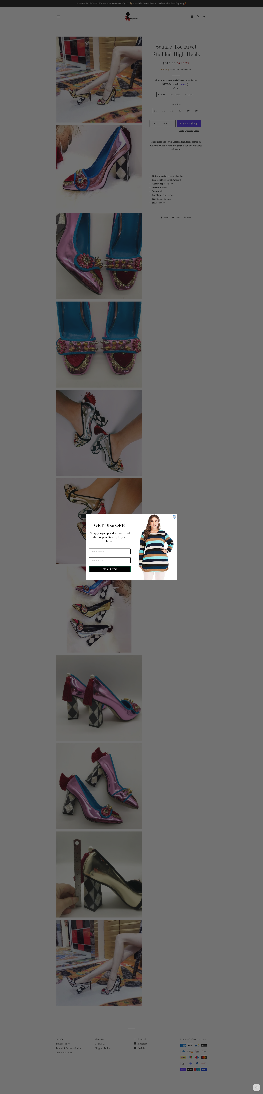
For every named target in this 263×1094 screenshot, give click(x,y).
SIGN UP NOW (110, 569)
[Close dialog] (174, 516)
